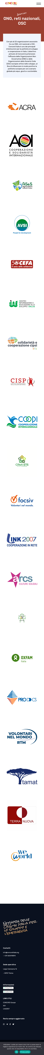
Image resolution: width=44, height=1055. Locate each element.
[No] (41, 1048)
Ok (16, 1052)
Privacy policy (24, 1052)
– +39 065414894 (9, 956)
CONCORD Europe (9, 1002)
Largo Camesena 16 (10, 969)
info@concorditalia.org (11, 952)
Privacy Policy (9, 988)
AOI (4, 1006)
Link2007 (6, 1009)
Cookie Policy (9, 991)
